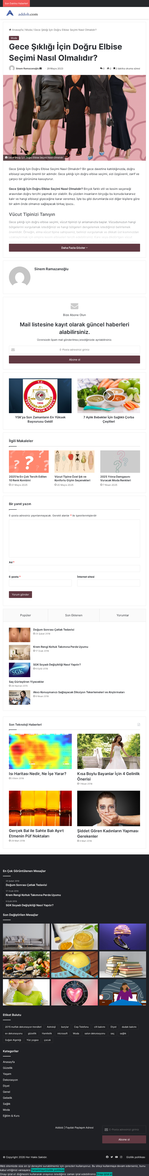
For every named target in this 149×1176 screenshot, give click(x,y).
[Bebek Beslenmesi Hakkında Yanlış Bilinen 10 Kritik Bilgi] (26, 992)
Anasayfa (17, 29)
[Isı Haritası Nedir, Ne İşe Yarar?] (40, 751)
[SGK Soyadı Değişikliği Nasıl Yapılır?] (19, 670)
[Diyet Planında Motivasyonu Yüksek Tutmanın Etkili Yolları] (26, 964)
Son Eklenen (73, 615)
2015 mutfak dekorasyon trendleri (23, 1026)
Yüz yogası (33, 1039)
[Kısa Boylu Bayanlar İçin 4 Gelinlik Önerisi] (108, 751)
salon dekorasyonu (95, 1033)
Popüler (25, 615)
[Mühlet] (21, 13)
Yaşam (7, 1073)
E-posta (15, 576)
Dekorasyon (10, 1079)
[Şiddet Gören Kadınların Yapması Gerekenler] (108, 808)
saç (112, 1033)
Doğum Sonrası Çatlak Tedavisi (53, 629)
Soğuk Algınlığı (13, 1039)
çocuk (47, 1039)
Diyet (113, 1026)
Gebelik (7, 1097)
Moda (28, 29)
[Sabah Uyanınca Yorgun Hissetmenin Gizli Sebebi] (122, 992)
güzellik (32, 1033)
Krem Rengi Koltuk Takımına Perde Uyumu (60, 646)
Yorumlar (123, 615)
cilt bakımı (99, 1026)
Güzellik (7, 1067)
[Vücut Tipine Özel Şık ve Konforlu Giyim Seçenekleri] (74, 461)
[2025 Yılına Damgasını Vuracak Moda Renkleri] (120, 461)
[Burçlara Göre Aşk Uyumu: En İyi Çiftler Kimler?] (74, 992)
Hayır (42, 1170)
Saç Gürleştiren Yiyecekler (27, 681)
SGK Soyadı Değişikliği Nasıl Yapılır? (57, 664)
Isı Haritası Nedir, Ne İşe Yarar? (37, 773)
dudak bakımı (129, 1026)
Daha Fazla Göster (73, 247)
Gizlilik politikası (135, 1157)
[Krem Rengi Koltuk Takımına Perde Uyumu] (19, 652)
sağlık (123, 1033)
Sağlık (6, 1103)
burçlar (65, 1026)
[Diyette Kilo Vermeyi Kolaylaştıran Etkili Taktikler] (74, 964)
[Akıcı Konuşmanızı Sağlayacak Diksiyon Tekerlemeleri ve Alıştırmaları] (19, 697)
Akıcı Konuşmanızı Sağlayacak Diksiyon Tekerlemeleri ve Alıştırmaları (79, 692)
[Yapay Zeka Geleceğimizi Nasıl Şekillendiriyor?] (122, 937)
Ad (11, 562)
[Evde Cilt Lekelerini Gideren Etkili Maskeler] (74, 937)
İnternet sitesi (85, 576)
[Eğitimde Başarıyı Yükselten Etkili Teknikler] (122, 964)
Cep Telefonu (81, 1026)
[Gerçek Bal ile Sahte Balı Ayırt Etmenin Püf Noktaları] (40, 808)
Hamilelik (47, 1033)
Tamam (35, 1170)
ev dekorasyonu (14, 1033)
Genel (6, 1091)
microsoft (62, 1033)
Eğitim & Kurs (11, 1115)
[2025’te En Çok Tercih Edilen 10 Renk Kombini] (29, 461)
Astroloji (51, 1026)
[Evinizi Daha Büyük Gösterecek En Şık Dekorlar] (26, 937)
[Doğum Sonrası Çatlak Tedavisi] (19, 635)
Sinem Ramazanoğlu (27, 68)
